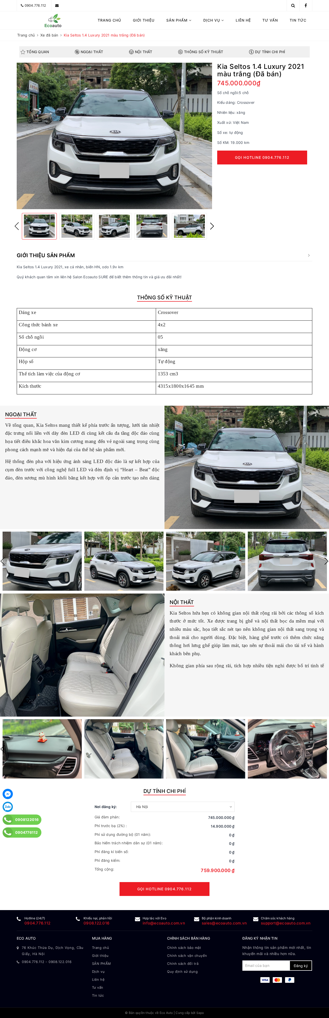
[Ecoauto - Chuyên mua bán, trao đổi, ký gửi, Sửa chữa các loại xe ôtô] (52, 20)
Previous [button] (17, 226)
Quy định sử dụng (182, 971)
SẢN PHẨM (177, 20)
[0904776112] (8, 832)
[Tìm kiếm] (293, 5)
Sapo (200, 1013)
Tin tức (298, 20)
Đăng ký (301, 966)
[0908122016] (8, 819)
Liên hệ (243, 20)
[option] (114, 136)
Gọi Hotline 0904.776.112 (262, 157)
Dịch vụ (212, 20)
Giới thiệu (143, 20)
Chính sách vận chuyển (187, 956)
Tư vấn (270, 20)
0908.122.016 (96, 923)
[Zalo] (8, 807)
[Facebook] (8, 794)
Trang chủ (109, 20)
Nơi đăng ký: (106, 806)
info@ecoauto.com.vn (164, 923)
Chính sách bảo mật (184, 948)
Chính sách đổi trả (182, 963)
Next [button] (212, 226)
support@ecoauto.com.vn (286, 923)
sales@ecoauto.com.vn (224, 923)
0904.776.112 (35, 5)
